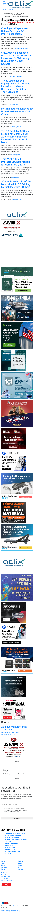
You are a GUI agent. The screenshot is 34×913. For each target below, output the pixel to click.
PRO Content (21, 13)
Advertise (7, 16)
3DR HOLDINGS (16, 905)
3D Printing (4, 878)
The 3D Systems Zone (11, 843)
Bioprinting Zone (10, 847)
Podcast (20, 861)
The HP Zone (9, 845)
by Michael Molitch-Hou (20, 48)
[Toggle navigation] (4, 20)
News (3, 861)
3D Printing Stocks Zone (12, 851)
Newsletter (4, 867)
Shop (19, 867)
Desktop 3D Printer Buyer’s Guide (15, 833)
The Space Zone (10, 849)
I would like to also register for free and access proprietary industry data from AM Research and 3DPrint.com (15, 810)
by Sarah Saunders (16, 76)
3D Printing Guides (13, 829)
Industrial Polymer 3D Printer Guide (16, 839)
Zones (20, 863)
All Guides (8, 853)
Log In (4, 9)
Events (3, 865)
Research (4, 869)
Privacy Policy (5, 911)
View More (17, 761)
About (3, 863)
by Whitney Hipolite (16, 127)
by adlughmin (14, 104)
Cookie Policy (15, 911)
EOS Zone (8, 841)
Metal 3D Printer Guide (12, 837)
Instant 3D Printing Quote (20, 16)
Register (10, 9)
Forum (20, 865)
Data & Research (9, 13)
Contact (20, 869)
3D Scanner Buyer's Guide (13, 835)
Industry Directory (7, 880)
